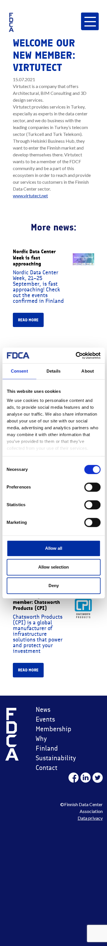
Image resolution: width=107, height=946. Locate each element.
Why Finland (47, 743)
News (43, 709)
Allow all (53, 548)
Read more (28, 320)
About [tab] (87, 371)
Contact (46, 767)
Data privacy (90, 818)
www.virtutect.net (30, 195)
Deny (54, 585)
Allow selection (53, 567)
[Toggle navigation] (89, 21)
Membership (51, 729)
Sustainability (51, 758)
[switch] (92, 487)
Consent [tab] (19, 371)
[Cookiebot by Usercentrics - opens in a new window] (76, 355)
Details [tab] (53, 371)
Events (45, 719)
